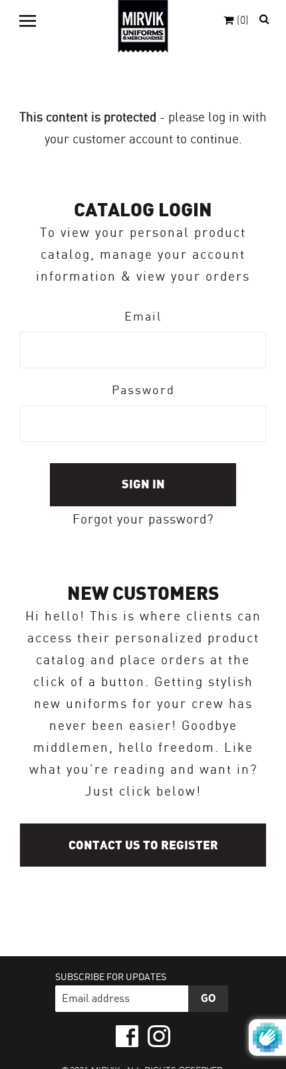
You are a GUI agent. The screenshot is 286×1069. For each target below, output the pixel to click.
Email (143, 317)
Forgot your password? (143, 520)
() (243, 21)
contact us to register (143, 845)
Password (143, 390)
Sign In (143, 484)
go (208, 998)
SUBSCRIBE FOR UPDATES (110, 977)
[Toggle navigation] (27, 20)
